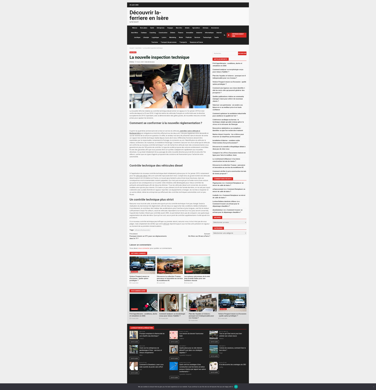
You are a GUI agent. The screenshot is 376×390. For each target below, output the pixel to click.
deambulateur (218, 210)
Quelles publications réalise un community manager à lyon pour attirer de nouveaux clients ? (228, 98)
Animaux (205, 28)
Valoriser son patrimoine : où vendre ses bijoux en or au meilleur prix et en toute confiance (228, 107)
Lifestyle (146, 37)
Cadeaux (144, 32)
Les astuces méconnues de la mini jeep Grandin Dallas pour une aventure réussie (197, 265)
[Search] (224, 35)
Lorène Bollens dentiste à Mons (224, 201)
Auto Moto (134, 32)
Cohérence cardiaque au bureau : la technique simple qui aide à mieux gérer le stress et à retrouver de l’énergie (228, 122)
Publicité (189, 37)
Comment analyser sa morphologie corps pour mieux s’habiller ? (173, 302)
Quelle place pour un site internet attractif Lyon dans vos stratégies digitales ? (190, 350)
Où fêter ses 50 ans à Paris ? (199, 235)
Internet (219, 32)
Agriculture (196, 28)
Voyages (170, 28)
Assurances (215, 28)
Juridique (137, 37)
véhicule (166, 224)
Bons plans (143, 28)
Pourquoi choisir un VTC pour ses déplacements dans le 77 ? (148, 236)
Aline (132, 62)
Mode (181, 37)
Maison (134, 28)
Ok (236, 386)
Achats (187, 28)
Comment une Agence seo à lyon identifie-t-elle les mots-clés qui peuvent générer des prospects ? (229, 90)
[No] (374, 387)
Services (197, 37)
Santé (152, 28)
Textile (216, 37)
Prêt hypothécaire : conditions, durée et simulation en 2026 (144, 302)
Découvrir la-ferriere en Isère (149, 15)
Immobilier (189, 32)
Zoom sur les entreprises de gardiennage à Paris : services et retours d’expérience (150, 350)
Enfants (172, 32)
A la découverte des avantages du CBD (232, 364)
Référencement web (238, 35)
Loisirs (164, 37)
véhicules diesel (141, 176)
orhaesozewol (218, 189)
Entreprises (160, 28)
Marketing (172, 37)
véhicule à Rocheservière (142, 230)
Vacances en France (196, 42)
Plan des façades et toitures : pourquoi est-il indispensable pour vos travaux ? (203, 302)
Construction (163, 32)
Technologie (207, 37)
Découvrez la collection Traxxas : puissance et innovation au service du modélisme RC (170, 265)
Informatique (209, 32)
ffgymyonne (217, 183)
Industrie (199, 32)
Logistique (155, 37)
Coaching (153, 32)
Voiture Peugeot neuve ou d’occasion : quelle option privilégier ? (142, 265)
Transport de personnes (169, 42)
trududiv (216, 195)
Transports (183, 42)
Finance (180, 32)
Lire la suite (134, 342)
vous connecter (144, 248)
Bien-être (179, 28)
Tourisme (154, 42)
